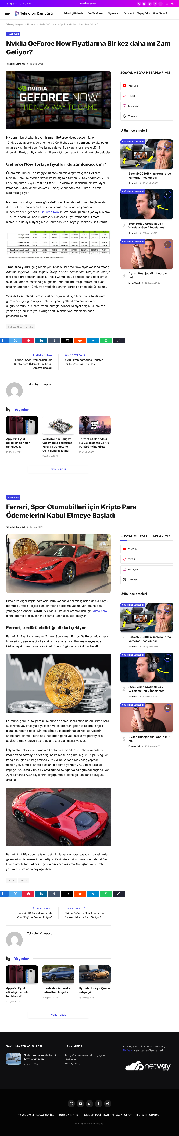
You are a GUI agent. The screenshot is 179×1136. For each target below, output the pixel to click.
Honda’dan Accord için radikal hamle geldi (57, 990)
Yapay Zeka (143, 13)
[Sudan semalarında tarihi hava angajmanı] (13, 1059)
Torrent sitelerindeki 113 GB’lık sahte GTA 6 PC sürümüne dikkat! (94, 443)
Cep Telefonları (96, 13)
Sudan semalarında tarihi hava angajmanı (40, 1057)
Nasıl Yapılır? (160, 13)
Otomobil (129, 13)
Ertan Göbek (134, 282)
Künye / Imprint (69, 1114)
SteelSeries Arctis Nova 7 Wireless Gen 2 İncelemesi (146, 225)
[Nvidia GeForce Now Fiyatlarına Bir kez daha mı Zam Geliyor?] (58, 100)
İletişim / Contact (148, 1114)
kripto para (99, 611)
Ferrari (23, 880)
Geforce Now (15, 327)
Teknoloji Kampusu (14, 24)
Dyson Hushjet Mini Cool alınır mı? (149, 275)
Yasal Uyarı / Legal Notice (36, 1114)
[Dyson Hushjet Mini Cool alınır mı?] (146, 254)
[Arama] (167, 4)
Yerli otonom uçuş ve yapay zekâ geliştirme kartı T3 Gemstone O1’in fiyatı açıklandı (57, 444)
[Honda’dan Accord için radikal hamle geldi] (58, 974)
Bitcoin (11, 880)
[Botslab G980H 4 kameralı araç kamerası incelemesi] (146, 154)
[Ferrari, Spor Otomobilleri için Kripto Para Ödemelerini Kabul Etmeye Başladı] (58, 563)
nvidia (29, 327)
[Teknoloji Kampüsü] (34, 13)
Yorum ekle (58, 469)
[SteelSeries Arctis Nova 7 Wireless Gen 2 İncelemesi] (146, 204)
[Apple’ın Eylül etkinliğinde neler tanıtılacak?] (22, 425)
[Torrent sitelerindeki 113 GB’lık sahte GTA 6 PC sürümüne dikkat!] (95, 425)
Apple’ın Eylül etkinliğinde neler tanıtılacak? (18, 443)
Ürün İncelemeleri (88, 3)
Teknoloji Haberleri (74, 13)
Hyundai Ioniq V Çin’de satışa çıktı (94, 990)
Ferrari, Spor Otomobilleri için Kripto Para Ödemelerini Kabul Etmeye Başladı (33, 363)
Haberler (31, 24)
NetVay (127, 1050)
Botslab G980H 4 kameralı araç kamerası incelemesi (149, 175)
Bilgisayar (113, 13)
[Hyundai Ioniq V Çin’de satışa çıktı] (95, 974)
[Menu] (7, 13)
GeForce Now (49, 212)
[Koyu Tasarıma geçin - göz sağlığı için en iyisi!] (172, 3)
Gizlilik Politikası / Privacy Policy (108, 1114)
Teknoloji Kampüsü (15, 63)
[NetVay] (148, 1065)
